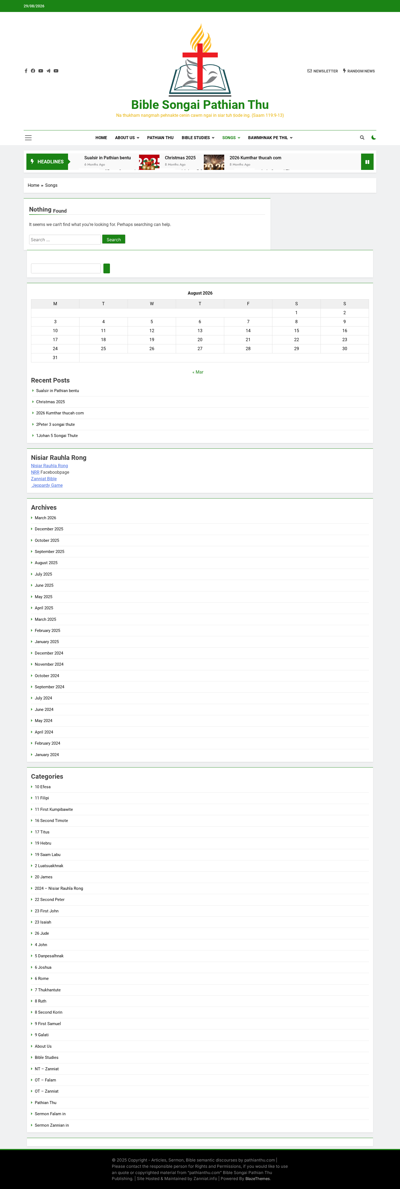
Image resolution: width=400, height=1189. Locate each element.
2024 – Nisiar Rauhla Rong (59, 888)
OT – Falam (45, 1080)
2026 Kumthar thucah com (255, 157)
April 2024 (44, 732)
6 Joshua (43, 967)
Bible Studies (196, 137)
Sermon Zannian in (52, 1125)
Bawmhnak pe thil (268, 137)
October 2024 (47, 675)
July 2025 (43, 574)
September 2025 (49, 551)
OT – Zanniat (47, 1091)
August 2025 (46, 562)
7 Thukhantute (48, 990)
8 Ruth (40, 1001)
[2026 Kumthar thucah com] (214, 165)
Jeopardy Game (47, 485)
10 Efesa (43, 786)
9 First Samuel (48, 1023)
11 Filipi (42, 798)
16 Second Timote (51, 820)
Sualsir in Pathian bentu (107, 157)
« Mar (197, 372)
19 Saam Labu (47, 854)
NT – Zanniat (47, 1068)
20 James (44, 877)
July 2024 (43, 698)
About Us (125, 137)
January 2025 (47, 641)
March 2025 (45, 619)
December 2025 (49, 529)
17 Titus (42, 832)
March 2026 (45, 517)
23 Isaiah (43, 922)
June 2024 (44, 709)
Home (101, 137)
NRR (35, 472)
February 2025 (47, 630)
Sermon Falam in (50, 1113)
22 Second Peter (49, 899)
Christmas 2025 (180, 157)
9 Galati (42, 1034)
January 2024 (47, 754)
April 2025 (44, 608)
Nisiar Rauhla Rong (49, 465)
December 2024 (49, 653)
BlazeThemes (257, 1178)
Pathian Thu (160, 137)
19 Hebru (43, 843)
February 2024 (47, 743)
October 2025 (47, 540)
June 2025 (44, 585)
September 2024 (49, 686)
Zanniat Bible (44, 478)
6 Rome (42, 978)
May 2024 (43, 720)
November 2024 (49, 664)
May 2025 (43, 596)
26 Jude (42, 933)
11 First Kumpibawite (54, 809)
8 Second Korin (48, 1012)
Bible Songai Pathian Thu (200, 104)
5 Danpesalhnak (49, 955)
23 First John (47, 911)
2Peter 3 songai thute (55, 424)
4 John (41, 944)
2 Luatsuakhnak (49, 865)
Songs (229, 137)
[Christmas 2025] (149, 165)
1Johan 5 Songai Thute (57, 435)
